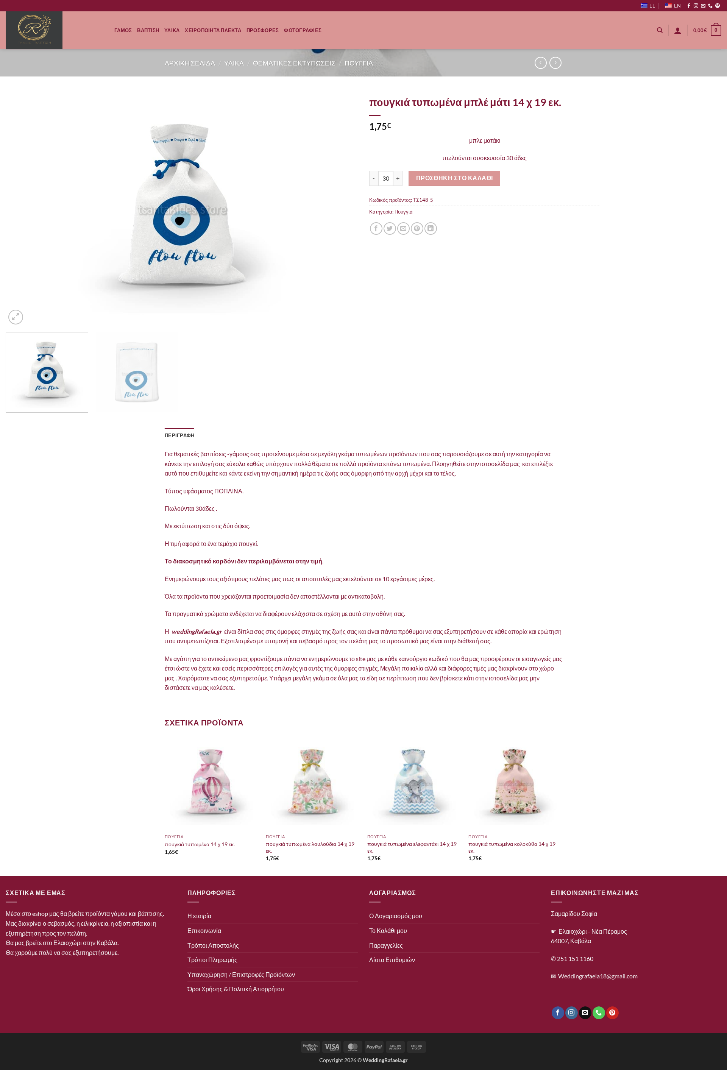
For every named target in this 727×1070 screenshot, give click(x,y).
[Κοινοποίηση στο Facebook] (376, 228)
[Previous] (22, 209)
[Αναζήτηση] (660, 30)
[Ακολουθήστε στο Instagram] (696, 6)
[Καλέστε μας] (710, 6)
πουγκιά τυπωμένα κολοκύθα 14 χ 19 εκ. (511, 847)
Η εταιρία (199, 915)
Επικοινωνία (204, 930)
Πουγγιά (404, 212)
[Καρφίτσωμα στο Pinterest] (417, 228)
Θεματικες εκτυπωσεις (294, 63)
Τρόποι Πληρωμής (212, 959)
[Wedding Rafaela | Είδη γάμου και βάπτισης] (54, 30)
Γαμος (123, 30)
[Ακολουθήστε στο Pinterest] (717, 6)
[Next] (341, 209)
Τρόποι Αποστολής (213, 945)
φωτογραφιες (302, 30)
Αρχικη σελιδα (190, 63)
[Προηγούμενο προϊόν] (555, 63)
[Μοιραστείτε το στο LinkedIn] (430, 228)
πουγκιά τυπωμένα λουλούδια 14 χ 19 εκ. (310, 847)
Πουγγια (359, 63)
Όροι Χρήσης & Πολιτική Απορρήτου (235, 988)
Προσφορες (262, 30)
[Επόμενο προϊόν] (540, 63)
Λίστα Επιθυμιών (392, 959)
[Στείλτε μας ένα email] (703, 6)
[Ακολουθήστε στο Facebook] (688, 6)
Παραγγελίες (386, 945)
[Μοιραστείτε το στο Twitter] (390, 228)
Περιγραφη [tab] (179, 435)
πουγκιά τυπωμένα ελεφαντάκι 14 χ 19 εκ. (412, 847)
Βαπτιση (148, 30)
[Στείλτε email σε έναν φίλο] (403, 228)
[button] (678, 30)
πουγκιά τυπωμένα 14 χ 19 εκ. (200, 844)
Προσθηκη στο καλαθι (454, 178)
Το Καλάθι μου (388, 930)
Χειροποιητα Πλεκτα (213, 30)
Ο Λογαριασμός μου (395, 915)
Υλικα (171, 30)
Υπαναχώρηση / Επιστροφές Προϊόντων (241, 974)
